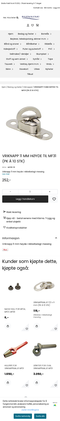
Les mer (6, 174)
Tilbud (30, 74)
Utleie (37, 69)
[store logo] (31, 18)
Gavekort (23, 69)
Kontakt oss (38, 8)
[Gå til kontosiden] (28, 25)
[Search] (17, 17)
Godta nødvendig (22, 416)
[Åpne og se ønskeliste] (32, 25)
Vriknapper (28, 87)
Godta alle (40, 416)
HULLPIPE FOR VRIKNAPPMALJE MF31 (14, 367)
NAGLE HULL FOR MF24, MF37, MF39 (14, 310)
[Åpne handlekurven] (37, 25)
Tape (50, 59)
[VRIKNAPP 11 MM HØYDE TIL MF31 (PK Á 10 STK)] (30, 123)
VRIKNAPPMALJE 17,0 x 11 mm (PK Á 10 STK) (43, 304)
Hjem (4, 87)
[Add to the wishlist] (27, 329)
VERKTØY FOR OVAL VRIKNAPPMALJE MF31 (43, 367)
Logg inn (56, 8)
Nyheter (49, 69)
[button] (54, 199)
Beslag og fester (15, 87)
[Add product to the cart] (7, 326)
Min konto (48, 8)
